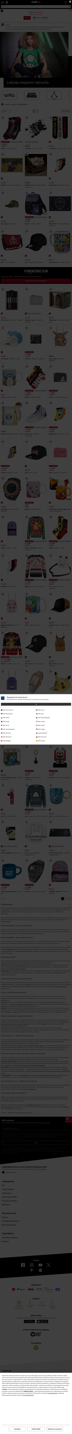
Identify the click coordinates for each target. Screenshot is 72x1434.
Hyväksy (17, 1429)
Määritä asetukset (55, 1429)
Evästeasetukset (53, 1393)
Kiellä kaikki (36, 1429)
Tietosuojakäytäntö (28, 1395)
